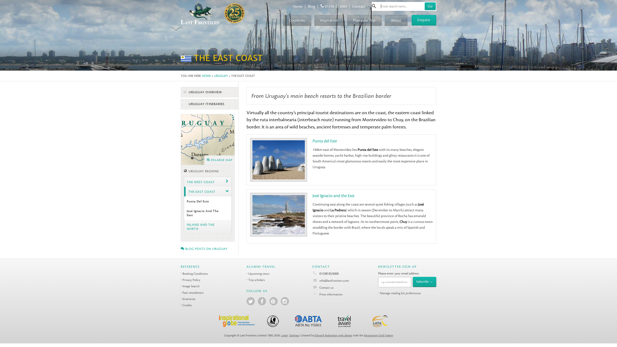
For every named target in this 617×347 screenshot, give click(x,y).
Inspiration (329, 20)
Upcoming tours (258, 274)
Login (284, 335)
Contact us (326, 288)
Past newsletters (193, 293)
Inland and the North (201, 227)
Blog (311, 6)
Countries (297, 20)
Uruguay (221, 76)
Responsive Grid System (378, 335)
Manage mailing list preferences (400, 293)
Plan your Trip (364, 20)
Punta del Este (198, 201)
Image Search (191, 286)
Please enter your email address (398, 273)
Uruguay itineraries (206, 104)
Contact (358, 6)
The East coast (201, 192)
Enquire (423, 19)
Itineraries (188, 299)
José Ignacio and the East (203, 213)
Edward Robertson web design (333, 335)
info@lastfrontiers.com (334, 281)
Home (297, 6)
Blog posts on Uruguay (206, 249)
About (396, 20)
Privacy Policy (191, 280)
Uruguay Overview (205, 92)
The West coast (201, 182)
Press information (330, 294)
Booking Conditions (195, 274)
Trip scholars (256, 280)
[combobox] (404, 6)
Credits (187, 305)
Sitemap (294, 335)
